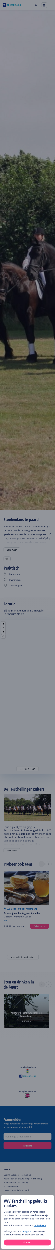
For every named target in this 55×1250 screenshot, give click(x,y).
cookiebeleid (40, 1225)
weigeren (27, 1231)
